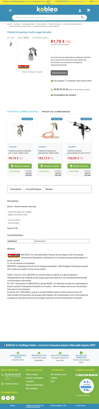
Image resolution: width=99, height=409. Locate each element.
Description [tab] (16, 189)
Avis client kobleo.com (82, 395)
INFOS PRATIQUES (34, 370)
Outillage (17, 24)
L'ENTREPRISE (57, 370)
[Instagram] (8, 398)
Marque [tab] (49, 189)
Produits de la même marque (56, 112)
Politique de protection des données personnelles (34, 406)
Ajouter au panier (20, 166)
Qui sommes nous (58, 374)
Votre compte (32, 374)
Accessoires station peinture (72, 24)
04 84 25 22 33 (61, 1)
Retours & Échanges (34, 385)
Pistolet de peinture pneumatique (20, 26)
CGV (52, 381)
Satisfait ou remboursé (81, 357)
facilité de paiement (60, 355)
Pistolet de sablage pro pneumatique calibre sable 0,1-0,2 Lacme (48, 153)
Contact (54, 378)
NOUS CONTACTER (9, 370)
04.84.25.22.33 (61, 89)
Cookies (12, 405)
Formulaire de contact (65, 95)
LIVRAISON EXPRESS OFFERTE (18, 357)
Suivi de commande (34, 378)
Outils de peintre (41, 24)
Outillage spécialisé (28, 24)
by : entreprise (50, 345)
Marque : (20, 37)
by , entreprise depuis (26, 1)
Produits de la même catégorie (22, 112)
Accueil (9, 24)
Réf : (8, 37)
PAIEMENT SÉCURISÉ (84, 370)
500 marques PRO (38, 355)
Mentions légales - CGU (58, 405)
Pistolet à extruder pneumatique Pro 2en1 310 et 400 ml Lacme (78, 153)
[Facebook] (3, 398)
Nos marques (32, 388)
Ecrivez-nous (12, 383)
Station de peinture (55, 24)
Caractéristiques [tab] (33, 189)
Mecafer (26, 37)
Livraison (30, 381)
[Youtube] (13, 398)
